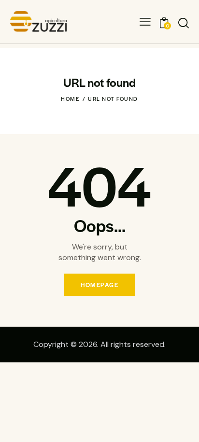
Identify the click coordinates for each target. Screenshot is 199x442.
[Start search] (183, 22)
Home (70, 98)
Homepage (99, 284)
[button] (145, 21)
